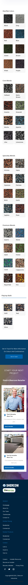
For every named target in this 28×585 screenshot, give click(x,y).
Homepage (6, 505)
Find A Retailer (9, 426)
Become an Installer (8, 562)
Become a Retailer (8, 565)
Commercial (6, 528)
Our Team (6, 511)
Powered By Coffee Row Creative (14, 581)
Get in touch (14, 356)
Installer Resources (15, 559)
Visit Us (5, 553)
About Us (5, 508)
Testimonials (6, 514)
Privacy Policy (20, 565)
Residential (6, 525)
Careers (5, 559)
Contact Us (6, 517)
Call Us (5, 547)
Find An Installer (9, 467)
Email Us (5, 550)
